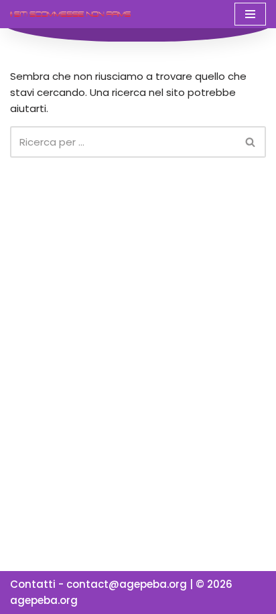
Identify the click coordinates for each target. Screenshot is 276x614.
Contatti (33, 584)
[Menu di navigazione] (250, 14)
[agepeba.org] (70, 13)
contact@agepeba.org (126, 584)
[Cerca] (251, 142)
